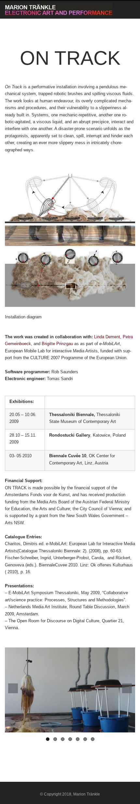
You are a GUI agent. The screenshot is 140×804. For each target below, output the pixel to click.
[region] (70, 689)
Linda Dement (107, 336)
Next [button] (127, 688)
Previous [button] (13, 688)
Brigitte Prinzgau (58, 343)
